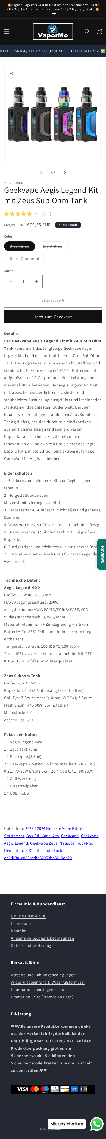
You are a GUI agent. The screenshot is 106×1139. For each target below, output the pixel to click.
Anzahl (9, 270)
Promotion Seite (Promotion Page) (42, 996)
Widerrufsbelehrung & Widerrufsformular (48, 982)
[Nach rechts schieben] (65, 173)
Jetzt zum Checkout (53, 316)
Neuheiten (13, 850)
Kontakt (18, 930)
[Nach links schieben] (41, 173)
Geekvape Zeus (43, 843)
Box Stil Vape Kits (42, 835)
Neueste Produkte (76, 843)
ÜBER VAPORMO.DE (28, 916)
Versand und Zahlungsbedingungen (43, 974)
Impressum (21, 923)
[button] (7, 32)
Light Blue (55, 247)
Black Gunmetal (27, 259)
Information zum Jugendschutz (39, 989)
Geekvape (70, 835)
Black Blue (22, 247)
